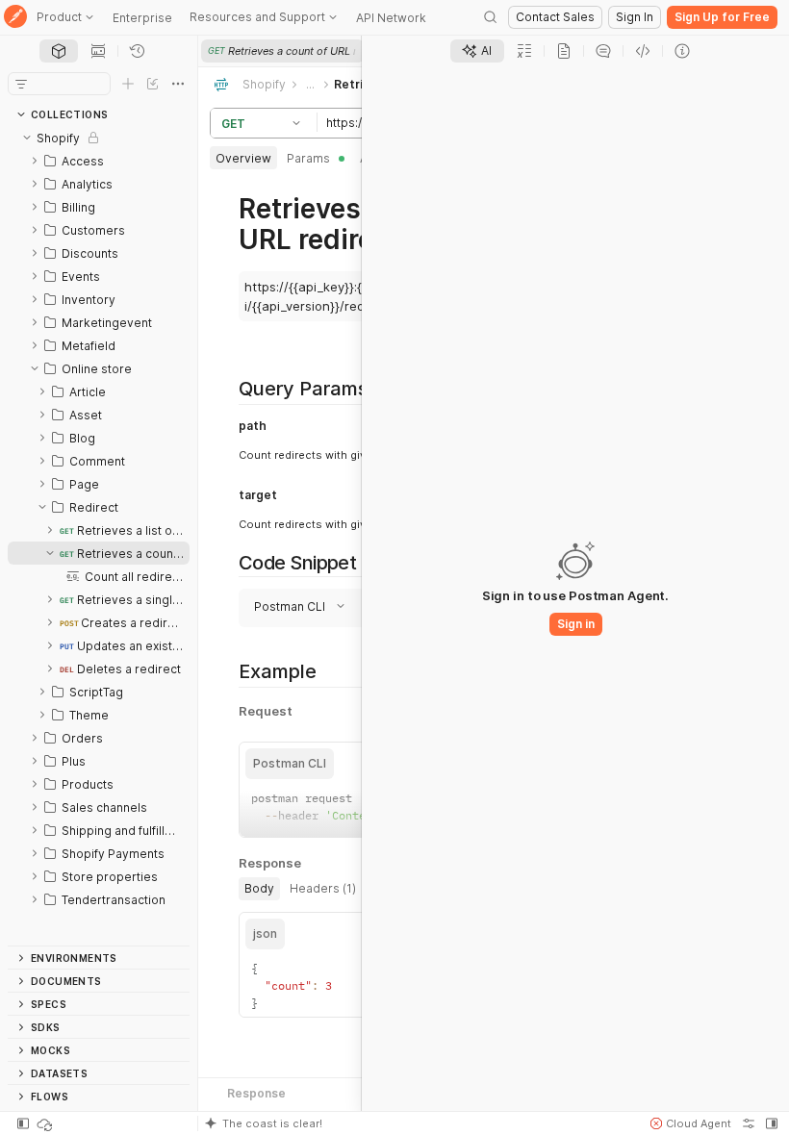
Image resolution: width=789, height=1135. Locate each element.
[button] (299, 123)
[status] (46, 1123)
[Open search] (490, 17)
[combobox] (328, 590)
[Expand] (34, 160)
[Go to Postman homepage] (15, 18)
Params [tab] (308, 158)
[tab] (58, 51)
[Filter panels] (21, 83)
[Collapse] (27, 137)
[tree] (99, 536)
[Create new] (128, 83)
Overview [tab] (243, 158)
